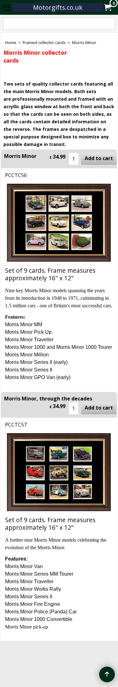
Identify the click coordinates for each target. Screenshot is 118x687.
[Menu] (6, 8)
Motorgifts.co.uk (57, 7)
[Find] (109, 25)
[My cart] (107, 7)
